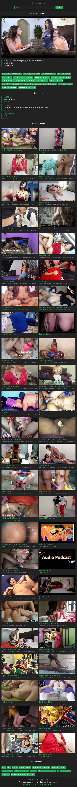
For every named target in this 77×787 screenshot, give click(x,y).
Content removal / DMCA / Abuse (43, 784)
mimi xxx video (7, 771)
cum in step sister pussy (32, 74)
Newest (30, 780)
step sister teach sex (48, 74)
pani (3, 767)
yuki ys (14, 767)
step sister (31, 80)
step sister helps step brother (61, 77)
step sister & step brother (27, 87)
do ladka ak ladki (25, 767)
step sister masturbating (33, 84)
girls (32, 774)
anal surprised (65, 771)
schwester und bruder (42, 77)
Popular (36, 780)
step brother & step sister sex (11, 74)
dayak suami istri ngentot (47, 771)
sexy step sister (42, 80)
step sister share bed (65, 84)
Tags (41, 780)
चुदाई (8, 767)
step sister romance (56, 80)
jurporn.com (27, 784)
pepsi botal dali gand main (20, 774)
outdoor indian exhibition (41, 767)
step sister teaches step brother (12, 84)
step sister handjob (64, 74)
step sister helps (20, 80)
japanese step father (58, 767)
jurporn (38, 3)
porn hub (34, 771)
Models (47, 780)
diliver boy (5, 774)
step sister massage (49, 84)
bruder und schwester (9, 87)
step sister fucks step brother (23, 77)
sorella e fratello (7, 80)
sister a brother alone (21, 771)
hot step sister (6, 77)
